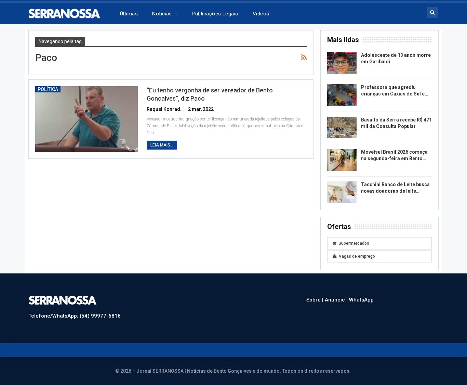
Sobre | (315, 300)
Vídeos (261, 14)
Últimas (129, 14)
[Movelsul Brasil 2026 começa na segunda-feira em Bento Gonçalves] (342, 160)
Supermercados (353, 243)
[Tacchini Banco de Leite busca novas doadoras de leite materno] (342, 192)
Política (48, 89)
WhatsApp (361, 300)
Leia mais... (161, 145)
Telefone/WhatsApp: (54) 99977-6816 (74, 316)
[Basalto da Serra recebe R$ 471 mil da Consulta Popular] (342, 128)
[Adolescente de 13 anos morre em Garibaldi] (342, 63)
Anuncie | (337, 300)
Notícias (162, 14)
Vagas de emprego (357, 256)
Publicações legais (215, 14)
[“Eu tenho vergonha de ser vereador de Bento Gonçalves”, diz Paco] (86, 119)
